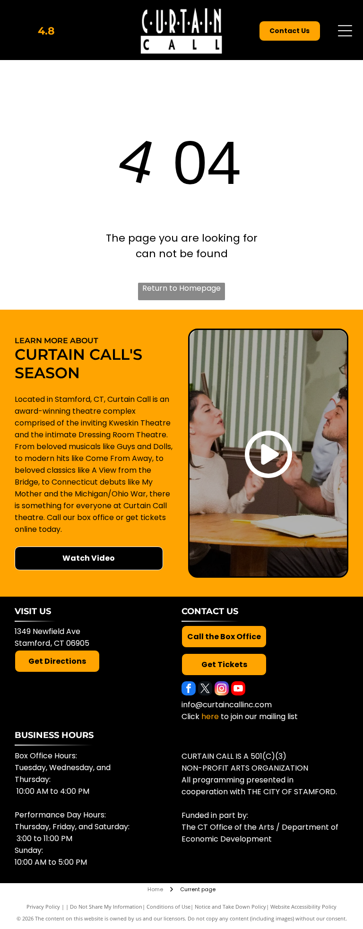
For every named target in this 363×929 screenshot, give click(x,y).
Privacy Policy (43, 906)
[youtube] (238, 689)
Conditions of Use (168, 906)
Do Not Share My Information (106, 906)
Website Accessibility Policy (303, 906)
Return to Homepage (181, 288)
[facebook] (189, 689)
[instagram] (222, 689)
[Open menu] (345, 31)
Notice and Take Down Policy (230, 906)
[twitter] (205, 689)
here (210, 716)
